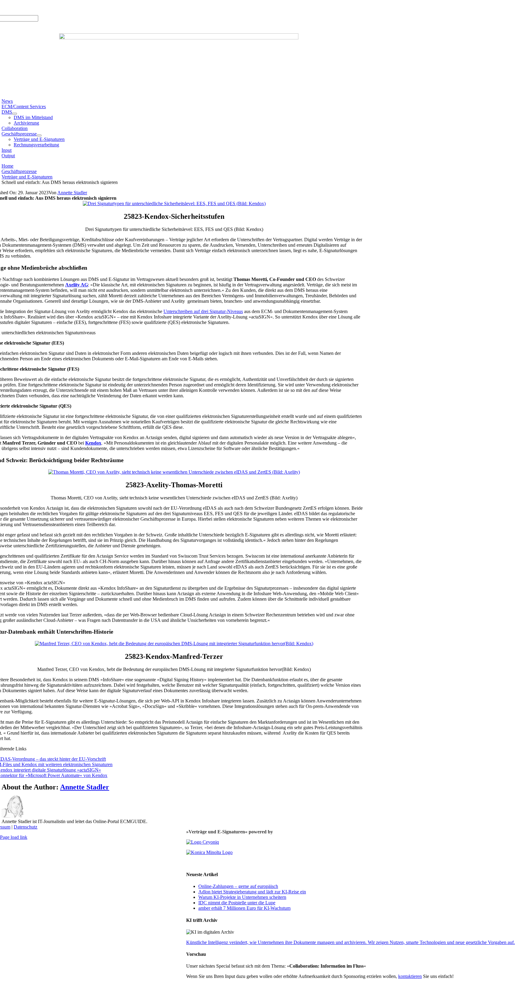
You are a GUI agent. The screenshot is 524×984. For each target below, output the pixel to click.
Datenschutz (25, 826)
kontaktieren (410, 976)
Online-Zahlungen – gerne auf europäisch (238, 886)
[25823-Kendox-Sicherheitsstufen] (174, 203)
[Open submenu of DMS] (14, 114)
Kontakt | (64, 7)
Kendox (93, 442)
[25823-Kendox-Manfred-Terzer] (174, 643)
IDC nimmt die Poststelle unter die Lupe (236, 902)
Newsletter (84, 7)
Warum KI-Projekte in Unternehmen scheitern (242, 897)
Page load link (13, 837)
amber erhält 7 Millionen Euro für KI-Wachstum (244, 908)
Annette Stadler (72, 192)
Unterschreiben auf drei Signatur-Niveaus (203, 311)
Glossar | (46, 7)
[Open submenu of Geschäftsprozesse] (39, 135)
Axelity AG (76, 284)
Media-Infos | (23, 7)
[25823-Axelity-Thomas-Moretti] (174, 472)
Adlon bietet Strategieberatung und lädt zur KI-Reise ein (252, 891)
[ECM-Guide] (178, 37)
